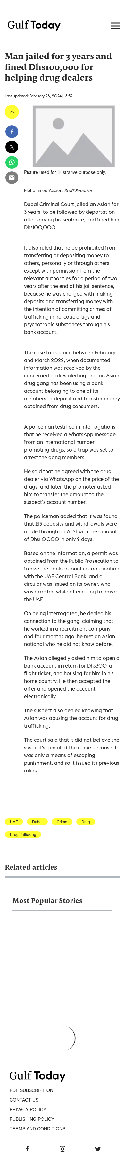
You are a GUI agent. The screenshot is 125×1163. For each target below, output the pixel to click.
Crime (62, 822)
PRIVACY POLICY (28, 1109)
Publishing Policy (32, 1119)
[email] (11, 177)
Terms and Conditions (37, 1128)
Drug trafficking (23, 834)
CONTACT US (24, 1100)
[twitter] (11, 147)
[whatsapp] (11, 162)
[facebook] (11, 131)
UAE (14, 822)
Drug (85, 822)
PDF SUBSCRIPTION (31, 1090)
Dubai (37, 822)
